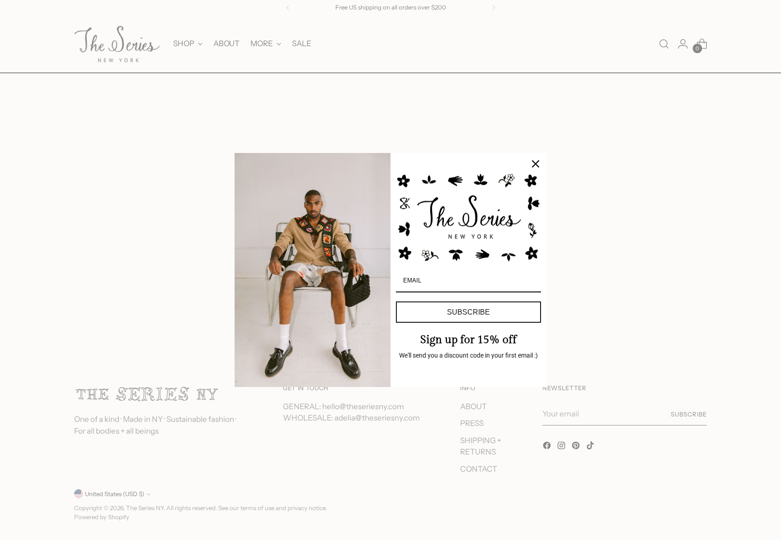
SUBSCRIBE (468, 312)
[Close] (535, 164)
